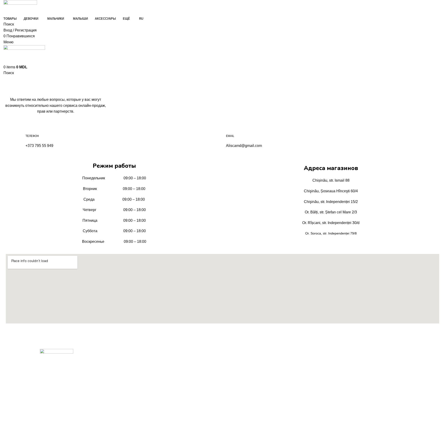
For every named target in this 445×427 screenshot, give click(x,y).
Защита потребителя (241, 376)
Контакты (121, 368)
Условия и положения (241, 368)
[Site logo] (20, 7)
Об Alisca (121, 361)
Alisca (209, 392)
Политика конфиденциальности (249, 361)
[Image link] (56, 356)
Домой (8, 91)
